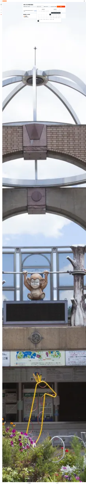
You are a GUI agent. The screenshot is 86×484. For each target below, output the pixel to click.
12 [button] (58, 14)
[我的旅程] (1, 12)
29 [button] (46, 19)
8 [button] (46, 14)
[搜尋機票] (1, 3)
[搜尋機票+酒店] (1, 7)
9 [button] (53, 14)
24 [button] (38, 19)
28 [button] (44, 19)
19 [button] (41, 17)
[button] (1, 1)
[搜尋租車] (1, 6)
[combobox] (30, 6)
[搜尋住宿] (1, 4)
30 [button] (53, 19)
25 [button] (56, 17)
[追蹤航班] (1, 10)
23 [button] (53, 17)
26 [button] (41, 19)
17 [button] (38, 17)
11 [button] (56, 14)
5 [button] (41, 14)
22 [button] (46, 17)
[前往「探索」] (1, 9)
